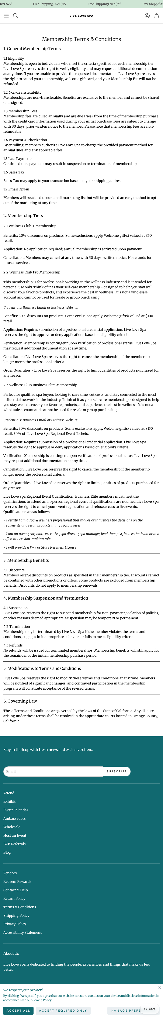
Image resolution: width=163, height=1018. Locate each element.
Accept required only (63, 1010)
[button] (6, 15)
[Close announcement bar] (159, 3)
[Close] (160, 987)
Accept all (18, 1010)
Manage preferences (133, 1010)
